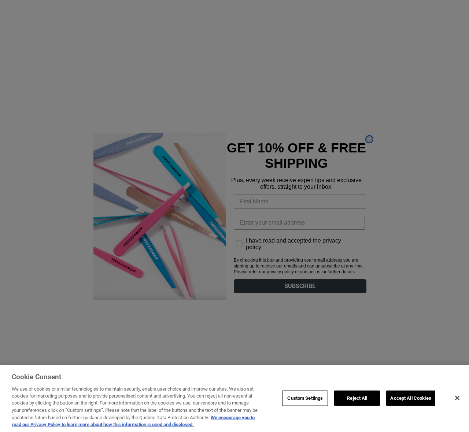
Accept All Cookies (410, 398)
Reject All (357, 398)
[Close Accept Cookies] (457, 398)
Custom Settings (305, 398)
